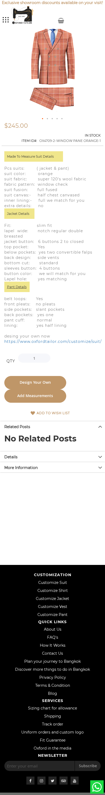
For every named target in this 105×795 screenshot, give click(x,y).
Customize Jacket (52, 598)
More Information (21, 467)
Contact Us (52, 653)
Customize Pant (52, 614)
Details (11, 457)
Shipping (52, 716)
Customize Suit (52, 582)
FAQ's (52, 637)
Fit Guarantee (52, 740)
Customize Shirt (52, 590)
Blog (52, 693)
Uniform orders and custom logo (52, 732)
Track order (52, 724)
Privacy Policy (52, 677)
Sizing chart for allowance (52, 708)
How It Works (52, 645)
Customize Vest (52, 606)
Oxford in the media (52, 748)
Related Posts (17, 426)
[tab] (52, 426)
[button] (42, 119)
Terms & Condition (52, 685)
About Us (52, 629)
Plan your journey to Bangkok (52, 661)
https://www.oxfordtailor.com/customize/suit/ (53, 341)
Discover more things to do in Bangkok (52, 669)
